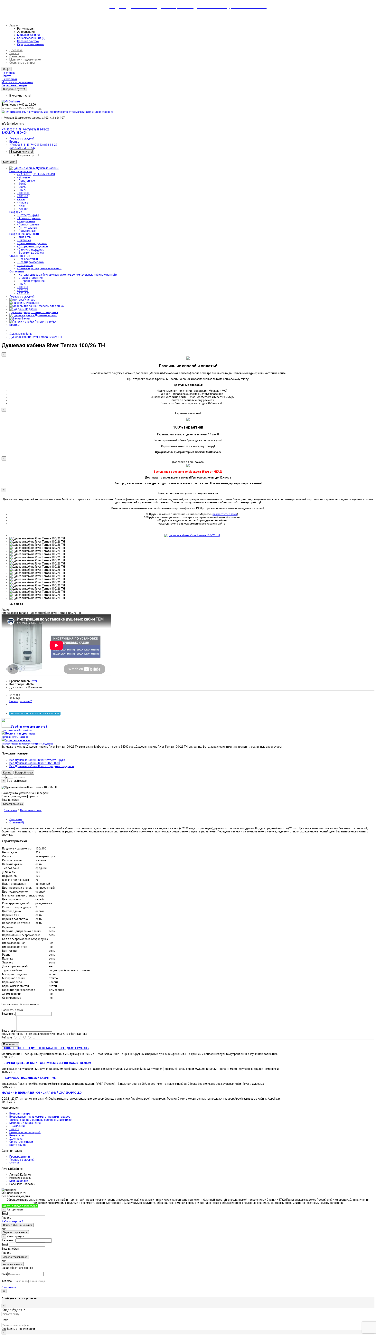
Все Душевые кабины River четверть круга (37, 760)
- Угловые (23, 177)
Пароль (6, 1217)
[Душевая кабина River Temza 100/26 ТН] (192, 535)
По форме (15, 211)
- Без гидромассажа (30, 262)
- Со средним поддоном (32, 246)
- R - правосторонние (31, 280)
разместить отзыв (224, 514)
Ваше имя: (8, 1013)
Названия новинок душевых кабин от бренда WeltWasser (45, 1048)
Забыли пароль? (12, 1221)
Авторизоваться (12, 1264)
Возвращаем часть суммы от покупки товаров (39, 1116)
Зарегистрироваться (15, 1232)
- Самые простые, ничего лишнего (39, 268)
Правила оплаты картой (25, 1132)
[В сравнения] (22, 777)
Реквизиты (16, 1135)
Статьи (14, 1162)
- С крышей (24, 240)
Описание (15, 819)
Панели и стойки (45, 321)
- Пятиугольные (27, 227)
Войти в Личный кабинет (17, 1225)
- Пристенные (26, 180)
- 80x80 (21, 183)
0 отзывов (10, 810)
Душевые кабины (47, 168)
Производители (19, 1156)
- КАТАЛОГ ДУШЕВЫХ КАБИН (36, 174)
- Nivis (21, 205)
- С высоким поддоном (32, 243)
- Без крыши (25, 265)
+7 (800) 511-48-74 (14, 129)
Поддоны (30, 309)
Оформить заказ (13, 803)
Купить (7, 772)
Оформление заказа (30, 44)
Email (5, 1213)
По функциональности (24, 233)
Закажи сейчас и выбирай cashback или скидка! (40, 1119)
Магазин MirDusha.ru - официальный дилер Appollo (42, 1092)
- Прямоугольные (28, 224)
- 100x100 (23, 193)
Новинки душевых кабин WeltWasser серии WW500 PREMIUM (46, 1063)
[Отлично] (17, 1037)
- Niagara (22, 202)
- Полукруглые (26, 230)
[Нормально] (26, 1037)
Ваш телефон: (11, 799)
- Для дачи (24, 237)
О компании (17, 56)
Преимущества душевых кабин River (29, 1077)
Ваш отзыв (9, 1030)
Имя (4, 1274)
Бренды (14, 141)
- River (21, 199)
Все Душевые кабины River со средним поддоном (41, 766)
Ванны (25, 318)
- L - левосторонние (30, 277)
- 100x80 (22, 196)
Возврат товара (19, 1113)
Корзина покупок (28, 41)
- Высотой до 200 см (30, 252)
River (34, 681)
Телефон (7, 1281)
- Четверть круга (28, 215)
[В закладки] (19, 777)
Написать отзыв (31, 810)
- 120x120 (23, 293)
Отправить (9, 1287)
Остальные (16, 271)
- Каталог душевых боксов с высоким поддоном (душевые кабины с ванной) (67, 274)
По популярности (20, 171)
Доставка (16, 50)
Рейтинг (7, 1037)
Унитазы (29, 299)
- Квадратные (26, 221)
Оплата (14, 53)
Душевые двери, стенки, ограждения (33, 312)
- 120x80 (22, 290)
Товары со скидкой (21, 138)
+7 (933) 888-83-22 (37, 129)
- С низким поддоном (30, 249)
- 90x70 (21, 190)
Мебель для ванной (51, 306)
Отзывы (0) (16, 822)
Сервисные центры (22, 62)
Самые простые (19, 255)
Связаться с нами (21, 1141)
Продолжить (10, 1044)
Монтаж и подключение (25, 59)
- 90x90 (21, 186)
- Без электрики (27, 259)
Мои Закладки (18, 1180)
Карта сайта (17, 1144)
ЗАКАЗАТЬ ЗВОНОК (14, 132)
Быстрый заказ (24, 772)
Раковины (32, 302)
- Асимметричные (29, 218)
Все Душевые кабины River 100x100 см (34, 763)
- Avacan (22, 208)
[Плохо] (31, 1037)
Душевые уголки (45, 315)
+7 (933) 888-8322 (57, 1206)
